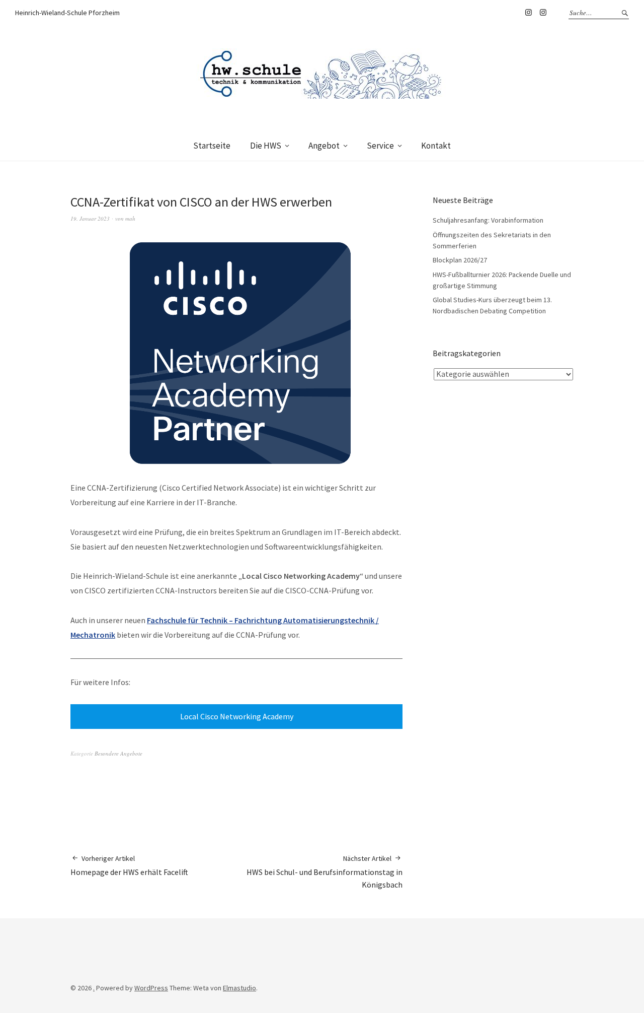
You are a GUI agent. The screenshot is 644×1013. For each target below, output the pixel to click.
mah (130, 218)
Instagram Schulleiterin (542, 12)
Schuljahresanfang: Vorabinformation (488, 220)
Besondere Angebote (118, 753)
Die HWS (265, 145)
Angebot (324, 145)
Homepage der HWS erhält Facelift (129, 865)
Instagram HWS (528, 12)
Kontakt (436, 145)
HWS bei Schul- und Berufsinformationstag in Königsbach (325, 872)
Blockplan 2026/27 (460, 259)
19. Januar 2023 (90, 218)
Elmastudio (239, 987)
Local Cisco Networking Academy (236, 716)
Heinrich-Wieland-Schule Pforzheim (67, 12)
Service (380, 145)
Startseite (211, 145)
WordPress (151, 987)
